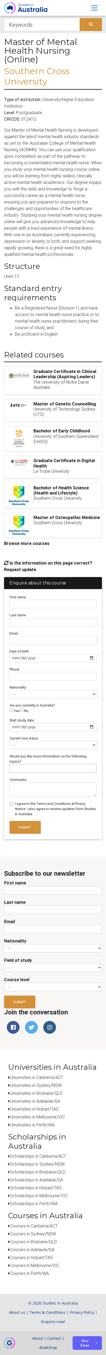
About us (17, 1312)
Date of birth (19, 651)
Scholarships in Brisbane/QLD (38, 1172)
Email (14, 633)
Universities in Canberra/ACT (36, 1077)
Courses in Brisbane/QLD (33, 1241)
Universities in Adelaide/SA (35, 1101)
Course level (16, 979)
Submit (25, 827)
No (26, 710)
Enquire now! (53, 1321)
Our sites (84, 1343)
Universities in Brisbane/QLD (36, 1093)
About (37, 1338)
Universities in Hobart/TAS (34, 1109)
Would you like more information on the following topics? (48, 759)
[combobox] (53, 768)
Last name (18, 615)
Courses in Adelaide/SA (32, 1249)
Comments (18, 779)
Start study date (22, 720)
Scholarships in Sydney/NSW (37, 1164)
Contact (54, 1338)
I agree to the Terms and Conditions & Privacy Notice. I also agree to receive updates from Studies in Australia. (55, 808)
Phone (14, 669)
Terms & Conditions (48, 1312)
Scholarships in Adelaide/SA (36, 1180)
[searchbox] (12, 768)
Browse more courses (26, 543)
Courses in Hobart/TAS (31, 1257)
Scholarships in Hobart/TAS (36, 1187)
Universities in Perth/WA (32, 1124)
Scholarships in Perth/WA (34, 1203)
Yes (16, 710)
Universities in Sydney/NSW (36, 1085)
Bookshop (48, 1347)
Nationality (18, 687)
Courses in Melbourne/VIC (34, 1265)
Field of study (18, 960)
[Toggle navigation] (94, 8)
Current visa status (24, 738)
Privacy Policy (82, 1312)
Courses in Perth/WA (29, 1273)
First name (18, 597)
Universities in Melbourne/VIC (37, 1117)
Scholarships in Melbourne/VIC (39, 1195)
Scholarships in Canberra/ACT (38, 1156)
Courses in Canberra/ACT (34, 1226)
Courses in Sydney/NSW (33, 1233)
